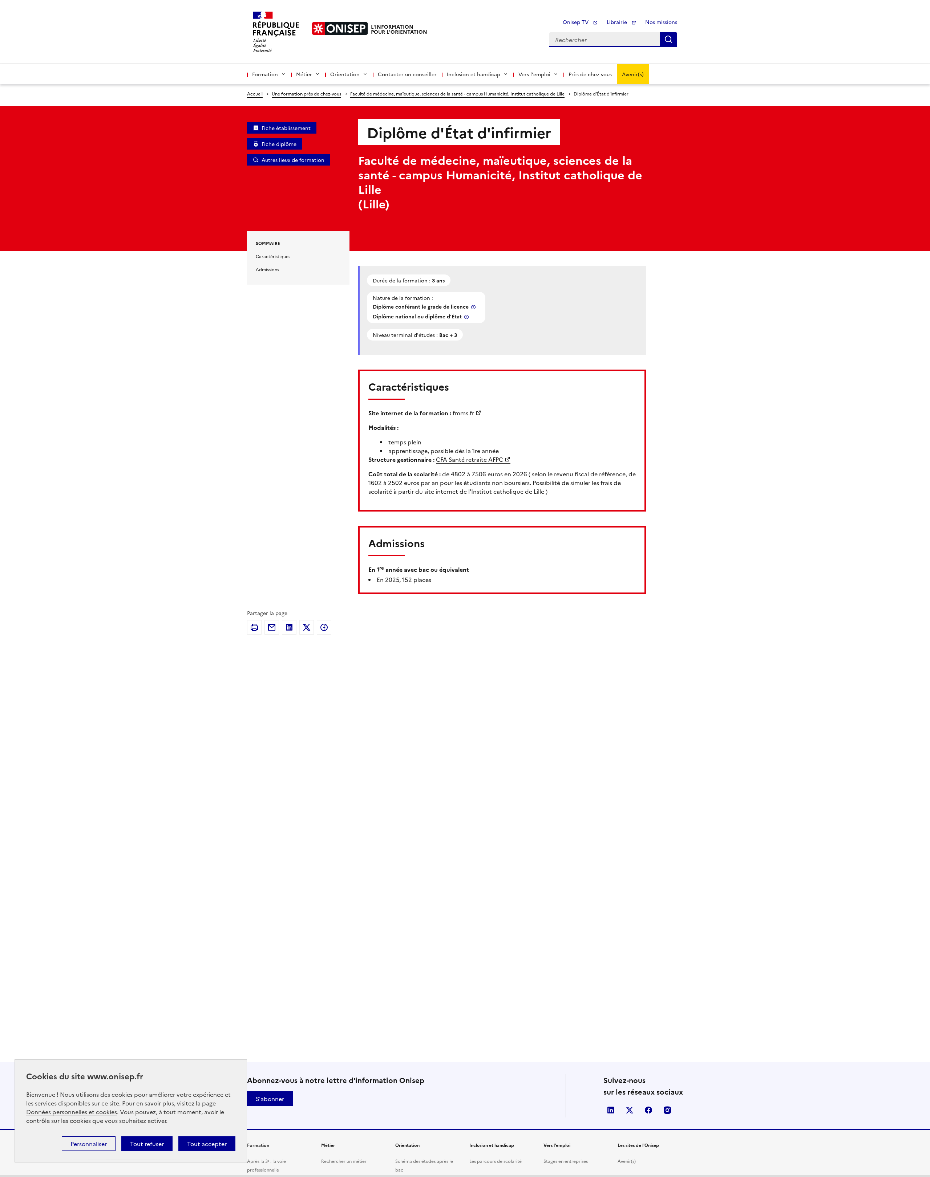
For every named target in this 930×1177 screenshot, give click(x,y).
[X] (306, 627)
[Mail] (271, 627)
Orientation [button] (345, 74)
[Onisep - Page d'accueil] (340, 28)
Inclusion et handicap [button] (473, 74)
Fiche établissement (286, 127)
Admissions (267, 269)
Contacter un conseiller (407, 74)
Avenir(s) (633, 74)
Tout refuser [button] (147, 1144)
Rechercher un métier (344, 1161)
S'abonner (270, 1099)
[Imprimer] (254, 627)
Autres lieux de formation (293, 159)
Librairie (617, 21)
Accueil (255, 93)
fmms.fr (463, 413)
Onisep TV (576, 21)
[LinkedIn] (289, 627)
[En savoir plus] (474, 307)
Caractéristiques (273, 256)
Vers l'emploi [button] (534, 74)
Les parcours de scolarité (495, 1161)
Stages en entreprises (565, 1161)
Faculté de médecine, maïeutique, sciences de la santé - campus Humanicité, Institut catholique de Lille (457, 93)
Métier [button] (304, 74)
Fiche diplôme (279, 143)
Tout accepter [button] (207, 1144)
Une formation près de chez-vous (306, 93)
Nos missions (661, 21)
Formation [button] (265, 74)
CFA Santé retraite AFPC (469, 459)
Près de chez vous (590, 74)
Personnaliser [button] (88, 1144)
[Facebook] (324, 627)
